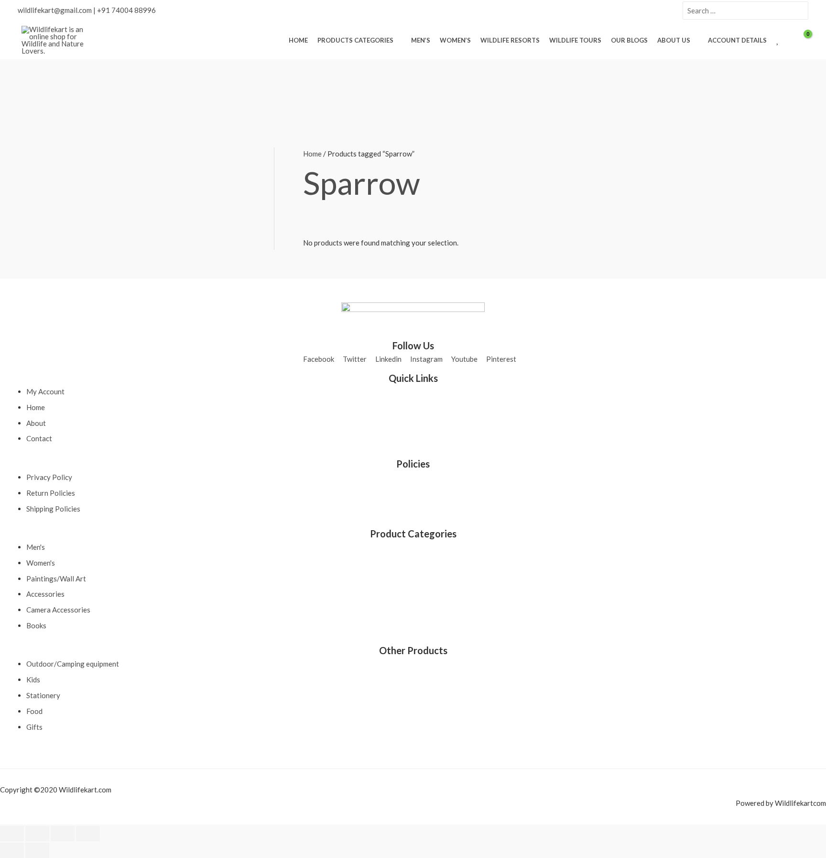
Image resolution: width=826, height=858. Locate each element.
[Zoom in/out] (12, 833)
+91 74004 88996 (126, 10)
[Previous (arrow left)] (12, 850)
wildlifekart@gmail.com (55, 10)
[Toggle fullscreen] (37, 833)
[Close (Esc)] (88, 833)
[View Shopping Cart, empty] (801, 40)
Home (312, 153)
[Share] (63, 833)
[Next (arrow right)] (37, 850)
